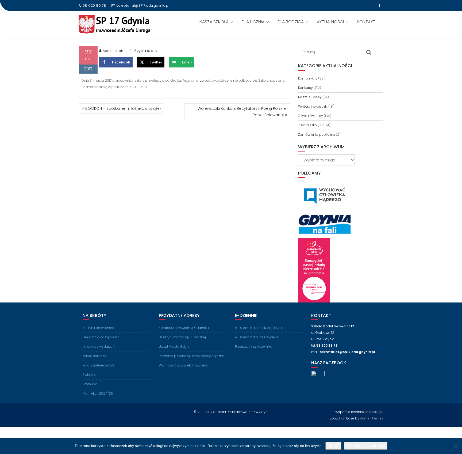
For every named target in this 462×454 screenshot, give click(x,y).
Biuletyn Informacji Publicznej (182, 337)
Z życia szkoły (145, 50)
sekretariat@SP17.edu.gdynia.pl (142, 5)
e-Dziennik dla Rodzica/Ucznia (259, 328)
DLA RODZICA (291, 22)
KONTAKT (366, 22)
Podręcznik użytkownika (253, 346)
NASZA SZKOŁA (214, 22)
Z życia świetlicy (310, 115)
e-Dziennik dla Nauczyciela (256, 337)
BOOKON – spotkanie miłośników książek (123, 108)
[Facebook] (379, 5)
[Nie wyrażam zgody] (455, 446)
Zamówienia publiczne (316, 134)
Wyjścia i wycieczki (313, 106)
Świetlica (90, 374)
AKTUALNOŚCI (330, 22)
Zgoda (333, 445)
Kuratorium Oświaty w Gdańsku (184, 328)
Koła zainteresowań (98, 365)
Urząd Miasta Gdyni (174, 346)
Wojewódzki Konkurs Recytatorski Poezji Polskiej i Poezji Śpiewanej (243, 112)
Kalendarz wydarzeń (99, 346)
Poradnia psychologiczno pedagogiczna (191, 356)
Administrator (114, 50)
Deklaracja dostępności (101, 337)
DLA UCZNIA (253, 22)
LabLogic (376, 412)
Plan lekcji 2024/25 (98, 393)
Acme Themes (371, 418)
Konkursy (305, 87)
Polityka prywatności (99, 328)
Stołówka (90, 384)
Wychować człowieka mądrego (184, 365)
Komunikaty (307, 78)
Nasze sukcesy (310, 97)
